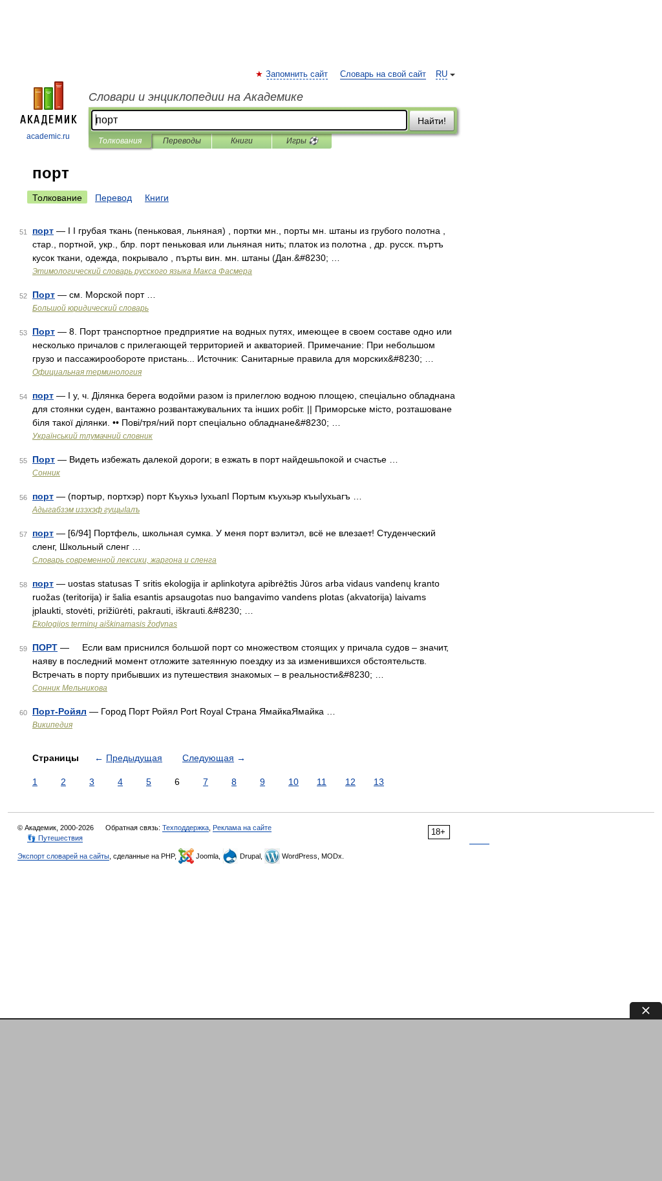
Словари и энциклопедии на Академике (196, 96)
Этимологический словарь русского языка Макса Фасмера (142, 271)
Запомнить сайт (297, 74)
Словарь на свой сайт (383, 74)
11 (321, 782)
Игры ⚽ (302, 140)
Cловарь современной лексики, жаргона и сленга (124, 560)
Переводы (182, 140)
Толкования (120, 140)
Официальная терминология (87, 372)
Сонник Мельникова (69, 688)
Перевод (113, 198)
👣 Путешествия (55, 838)
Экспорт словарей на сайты (63, 856)
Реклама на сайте (242, 827)
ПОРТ (45, 647)
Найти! (432, 121)
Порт (43, 294)
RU (441, 74)
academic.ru (48, 136)
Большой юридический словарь (90, 308)
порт (43, 230)
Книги (242, 140)
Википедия (52, 724)
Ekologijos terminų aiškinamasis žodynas (104, 624)
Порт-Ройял (59, 711)
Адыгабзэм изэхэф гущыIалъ (86, 509)
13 (379, 782)
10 (293, 782)
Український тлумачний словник (92, 436)
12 (350, 782)
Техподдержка (185, 827)
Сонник (46, 472)
